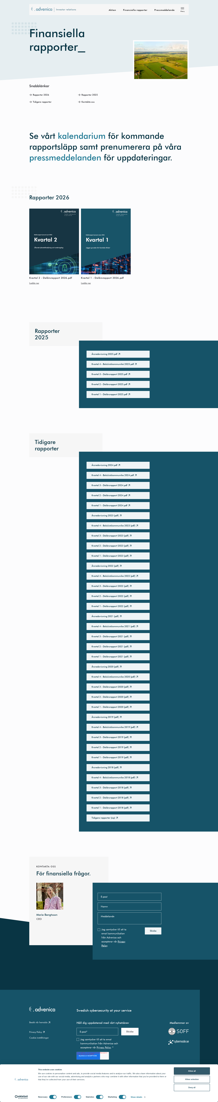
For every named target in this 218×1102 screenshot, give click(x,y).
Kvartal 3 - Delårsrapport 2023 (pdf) (110, 535)
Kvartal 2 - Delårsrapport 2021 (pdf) (110, 646)
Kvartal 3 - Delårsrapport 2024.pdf (109, 485)
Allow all (192, 1071)
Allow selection (192, 1079)
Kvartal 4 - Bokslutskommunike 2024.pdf (113, 475)
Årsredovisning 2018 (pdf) (105, 767)
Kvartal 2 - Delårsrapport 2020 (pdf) (110, 696)
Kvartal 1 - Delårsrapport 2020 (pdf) (110, 706)
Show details (136, 1097)
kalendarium (83, 136)
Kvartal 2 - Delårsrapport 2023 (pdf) (110, 545)
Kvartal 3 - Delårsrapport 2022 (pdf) (110, 586)
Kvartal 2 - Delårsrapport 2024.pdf (109, 495)
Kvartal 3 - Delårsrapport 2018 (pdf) (110, 787)
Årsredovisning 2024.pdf (104, 465)
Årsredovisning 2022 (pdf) (105, 565)
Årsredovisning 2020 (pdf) (105, 666)
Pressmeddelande (164, 10)
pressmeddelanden (65, 157)
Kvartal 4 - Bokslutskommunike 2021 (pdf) (113, 626)
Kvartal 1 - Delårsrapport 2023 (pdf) (110, 555)
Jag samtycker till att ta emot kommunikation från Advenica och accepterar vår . (113, 937)
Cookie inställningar (39, 1037)
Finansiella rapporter (135, 10)
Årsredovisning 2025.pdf (104, 354)
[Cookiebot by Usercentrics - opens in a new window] (21, 1097)
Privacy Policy (35, 1032)
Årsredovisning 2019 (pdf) (105, 717)
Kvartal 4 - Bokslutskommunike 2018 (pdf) (113, 777)
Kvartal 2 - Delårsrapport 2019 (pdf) (110, 747)
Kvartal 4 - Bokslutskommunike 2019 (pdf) (113, 727)
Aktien (112, 10)
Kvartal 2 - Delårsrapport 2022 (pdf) (110, 596)
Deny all (192, 1087)
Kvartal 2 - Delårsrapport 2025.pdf (109, 384)
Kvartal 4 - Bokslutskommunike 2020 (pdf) (113, 676)
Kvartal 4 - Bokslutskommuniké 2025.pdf (113, 364)
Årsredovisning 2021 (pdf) (105, 616)
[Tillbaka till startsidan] (55, 10)
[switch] (77, 1097)
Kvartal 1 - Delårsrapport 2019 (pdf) (110, 757)
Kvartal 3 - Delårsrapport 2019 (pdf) (110, 737)
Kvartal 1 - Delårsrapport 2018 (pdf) (110, 807)
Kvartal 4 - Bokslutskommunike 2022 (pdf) (113, 575)
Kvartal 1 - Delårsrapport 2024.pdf (109, 505)
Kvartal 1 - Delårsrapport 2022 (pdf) (110, 606)
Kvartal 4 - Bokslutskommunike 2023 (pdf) (113, 525)
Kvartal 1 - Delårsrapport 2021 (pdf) (110, 656)
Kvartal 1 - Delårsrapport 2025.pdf (109, 394)
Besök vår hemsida (38, 1022)
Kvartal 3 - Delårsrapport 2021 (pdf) (110, 636)
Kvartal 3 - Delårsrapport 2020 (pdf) (110, 686)
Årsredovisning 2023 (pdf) (105, 515)
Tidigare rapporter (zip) (103, 817)
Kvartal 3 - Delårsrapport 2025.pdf (109, 374)
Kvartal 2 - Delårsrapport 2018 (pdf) (110, 797)
